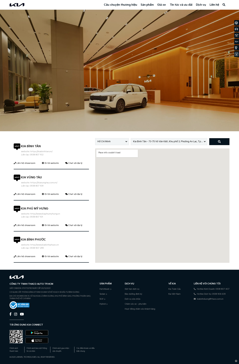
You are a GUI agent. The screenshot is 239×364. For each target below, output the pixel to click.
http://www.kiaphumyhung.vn (45, 214)
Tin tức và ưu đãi (181, 5)
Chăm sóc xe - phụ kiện (135, 304)
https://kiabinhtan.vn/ (41, 151)
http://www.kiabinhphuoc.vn (44, 245)
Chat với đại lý (75, 163)
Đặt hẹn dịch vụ (132, 289)
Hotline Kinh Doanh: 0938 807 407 (212, 289)
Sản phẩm (147, 5)
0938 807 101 (36, 217)
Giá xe (161, 5)
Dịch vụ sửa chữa (132, 299)
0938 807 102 (36, 155)
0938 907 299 (37, 248)
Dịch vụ (201, 5)
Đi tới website (51, 163)
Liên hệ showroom (25, 163)
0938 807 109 (36, 186)
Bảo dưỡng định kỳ (133, 294)
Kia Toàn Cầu (174, 289)
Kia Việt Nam (174, 294)
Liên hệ (214, 5)
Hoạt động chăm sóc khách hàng (140, 309)
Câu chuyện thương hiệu (120, 5)
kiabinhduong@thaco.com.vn (209, 299)
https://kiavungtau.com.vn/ (43, 183)
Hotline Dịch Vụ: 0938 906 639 (211, 294)
